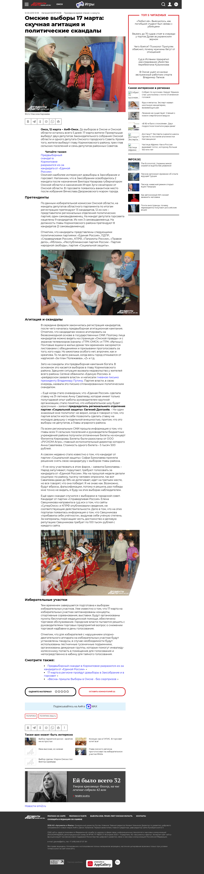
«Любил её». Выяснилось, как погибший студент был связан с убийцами (153, 24)
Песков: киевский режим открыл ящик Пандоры (157, 185)
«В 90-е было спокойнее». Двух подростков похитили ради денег (158, 124)
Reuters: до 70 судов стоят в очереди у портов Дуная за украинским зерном (153, 37)
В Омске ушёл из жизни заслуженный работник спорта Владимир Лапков (153, 75)
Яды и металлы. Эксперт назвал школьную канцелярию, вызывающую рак (157, 105)
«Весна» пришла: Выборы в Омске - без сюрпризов (81, 679)
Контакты (141, 816)
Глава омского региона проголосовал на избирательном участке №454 (105, 751)
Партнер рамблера (75, 862)
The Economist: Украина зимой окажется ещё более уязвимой (156, 164)
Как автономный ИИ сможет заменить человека (155, 196)
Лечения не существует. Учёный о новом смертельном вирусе (158, 114)
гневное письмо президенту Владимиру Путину (80, 379)
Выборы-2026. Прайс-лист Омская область (111, 816)
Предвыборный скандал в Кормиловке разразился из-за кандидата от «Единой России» (55, 163)
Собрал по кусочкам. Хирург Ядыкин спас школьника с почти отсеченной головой (160, 94)
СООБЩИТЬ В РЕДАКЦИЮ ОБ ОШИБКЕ (64, 819)
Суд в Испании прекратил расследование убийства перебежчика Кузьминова (153, 62)
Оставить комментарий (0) (102, 692)
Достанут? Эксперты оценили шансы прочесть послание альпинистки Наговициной (160, 136)
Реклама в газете (78, 816)
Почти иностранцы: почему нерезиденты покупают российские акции (159, 207)
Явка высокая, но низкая (51, 749)
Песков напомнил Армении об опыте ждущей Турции (159, 175)
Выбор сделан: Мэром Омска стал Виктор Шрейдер (56, 760)
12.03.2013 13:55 (32, 13)
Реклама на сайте (56, 816)
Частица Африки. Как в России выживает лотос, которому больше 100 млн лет (159, 147)
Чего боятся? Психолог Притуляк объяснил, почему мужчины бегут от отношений (153, 49)
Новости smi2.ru (35, 806)
